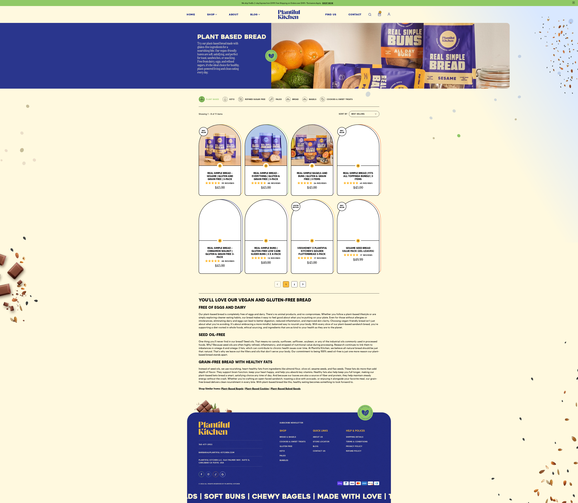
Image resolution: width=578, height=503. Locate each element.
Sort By (343, 114)
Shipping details (354, 437)
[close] (573, 2)
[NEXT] (303, 284)
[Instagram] (208, 474)
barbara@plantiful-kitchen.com (216, 452)
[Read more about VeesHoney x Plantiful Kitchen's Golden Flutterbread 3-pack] (312, 236)
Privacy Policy (354, 446)
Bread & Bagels (288, 437)
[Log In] (389, 15)
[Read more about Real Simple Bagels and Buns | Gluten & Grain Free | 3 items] (312, 160)
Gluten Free (286, 446)
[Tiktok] (215, 474)
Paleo (283, 455)
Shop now (327, 3)
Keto (282, 451)
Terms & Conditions (357, 441)
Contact (354, 14)
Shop (211, 14)
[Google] (222, 474)
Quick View (220, 193)
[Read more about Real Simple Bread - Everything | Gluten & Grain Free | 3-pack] (266, 160)
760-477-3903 (205, 444)
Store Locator (321, 441)
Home (191, 14)
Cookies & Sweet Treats (293, 441)
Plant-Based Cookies (257, 388)
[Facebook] (201, 474)
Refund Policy (353, 451)
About (233, 14)
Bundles (284, 460)
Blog (254, 14)
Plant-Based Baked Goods (286, 388)
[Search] (369, 14)
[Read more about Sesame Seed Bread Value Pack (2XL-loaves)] (358, 236)
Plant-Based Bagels (232, 388)
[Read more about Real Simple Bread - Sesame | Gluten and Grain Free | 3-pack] (220, 160)
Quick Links (320, 430)
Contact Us (319, 451)
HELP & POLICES (355, 430)
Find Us (330, 14)
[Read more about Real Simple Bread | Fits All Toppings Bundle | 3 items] (358, 160)
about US (318, 437)
